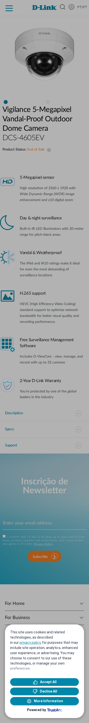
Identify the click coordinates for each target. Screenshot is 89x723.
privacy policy (30, 643)
